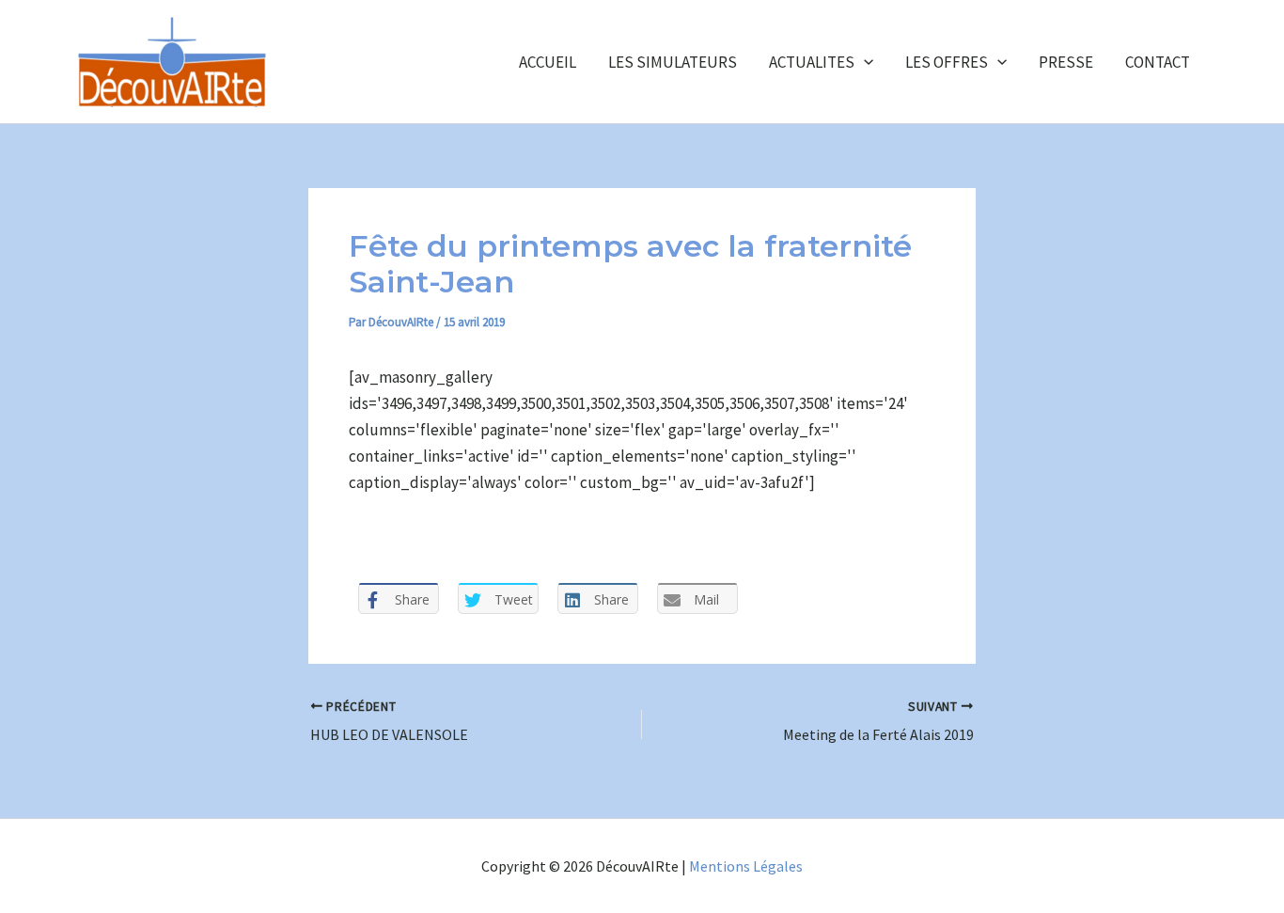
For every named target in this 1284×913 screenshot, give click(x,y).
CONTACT (1157, 62)
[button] (863, 62)
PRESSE (1066, 62)
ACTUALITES (811, 62)
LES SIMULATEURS (672, 62)
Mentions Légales (746, 866)
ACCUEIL (547, 62)
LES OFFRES (946, 62)
